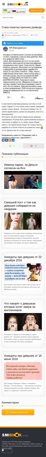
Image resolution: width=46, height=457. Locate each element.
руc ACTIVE (20, 12)
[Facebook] (6, 140)
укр (8, 12)
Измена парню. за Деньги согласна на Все (21, 166)
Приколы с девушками (12, 35)
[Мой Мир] (13, 140)
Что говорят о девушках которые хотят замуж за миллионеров (19, 307)
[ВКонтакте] (3, 140)
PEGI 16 (25, 35)
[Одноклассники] (9, 140)
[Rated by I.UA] (7, 452)
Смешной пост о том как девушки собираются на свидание (20, 206)
